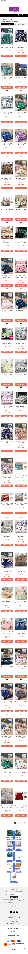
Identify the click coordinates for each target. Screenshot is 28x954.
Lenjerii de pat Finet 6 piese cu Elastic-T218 (7, 503)
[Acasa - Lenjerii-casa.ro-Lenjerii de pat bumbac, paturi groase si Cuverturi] (14, 9)
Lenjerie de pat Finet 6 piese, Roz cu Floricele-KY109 (7, 632)
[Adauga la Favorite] (7, 59)
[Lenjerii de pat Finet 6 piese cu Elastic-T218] (7, 497)
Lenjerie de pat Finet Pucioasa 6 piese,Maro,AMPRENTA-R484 (7, 178)
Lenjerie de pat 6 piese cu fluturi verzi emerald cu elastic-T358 (7, 771)
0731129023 (15, 921)
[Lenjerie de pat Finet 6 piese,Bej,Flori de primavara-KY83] (7, 593)
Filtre (8, 24)
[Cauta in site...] (26, 15)
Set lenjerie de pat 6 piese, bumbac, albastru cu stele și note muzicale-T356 (21, 311)
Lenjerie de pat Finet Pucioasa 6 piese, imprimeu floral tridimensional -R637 (7, 736)
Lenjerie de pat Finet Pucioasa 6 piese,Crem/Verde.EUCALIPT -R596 (21, 210)
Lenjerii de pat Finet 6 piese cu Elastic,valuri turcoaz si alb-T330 (7, 46)
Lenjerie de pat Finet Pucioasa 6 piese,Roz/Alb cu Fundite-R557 (7, 311)
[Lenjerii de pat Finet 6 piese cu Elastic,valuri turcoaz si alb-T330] (7, 36)
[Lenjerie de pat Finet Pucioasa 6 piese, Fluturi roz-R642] (21, 431)
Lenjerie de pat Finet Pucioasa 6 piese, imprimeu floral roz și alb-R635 (21, 667)
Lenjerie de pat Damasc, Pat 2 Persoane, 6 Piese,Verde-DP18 (7, 342)
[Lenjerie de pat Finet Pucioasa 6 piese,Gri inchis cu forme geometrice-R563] (21, 69)
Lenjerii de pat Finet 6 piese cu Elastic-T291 (21, 476)
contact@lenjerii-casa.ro (14, 923)
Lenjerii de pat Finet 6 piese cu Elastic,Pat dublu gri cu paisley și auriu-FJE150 (7, 806)
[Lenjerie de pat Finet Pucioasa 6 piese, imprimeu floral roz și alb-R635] (21, 656)
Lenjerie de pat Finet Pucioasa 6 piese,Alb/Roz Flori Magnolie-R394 (7, 407)
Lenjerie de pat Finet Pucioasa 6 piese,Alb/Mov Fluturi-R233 (21, 535)
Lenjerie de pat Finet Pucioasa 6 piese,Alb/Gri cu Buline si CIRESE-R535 (7, 535)
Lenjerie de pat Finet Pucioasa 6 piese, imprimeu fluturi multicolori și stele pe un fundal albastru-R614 (21, 632)
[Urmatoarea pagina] (25, 823)
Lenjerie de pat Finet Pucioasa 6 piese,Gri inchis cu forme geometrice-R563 (21, 78)
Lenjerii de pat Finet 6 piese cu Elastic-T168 (21, 806)
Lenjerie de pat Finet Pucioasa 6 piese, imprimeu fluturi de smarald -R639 (21, 113)
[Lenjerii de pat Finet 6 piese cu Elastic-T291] (21, 466)
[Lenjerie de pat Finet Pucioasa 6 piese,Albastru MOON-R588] (7, 135)
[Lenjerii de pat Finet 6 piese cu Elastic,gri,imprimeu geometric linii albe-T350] (21, 691)
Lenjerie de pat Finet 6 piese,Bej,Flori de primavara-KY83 (7, 602)
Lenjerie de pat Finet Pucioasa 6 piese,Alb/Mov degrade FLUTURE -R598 (21, 144)
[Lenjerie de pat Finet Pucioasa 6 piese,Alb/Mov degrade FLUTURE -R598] (21, 135)
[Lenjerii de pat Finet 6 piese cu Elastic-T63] (7, 201)
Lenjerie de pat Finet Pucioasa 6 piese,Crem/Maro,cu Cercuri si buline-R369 (7, 241)
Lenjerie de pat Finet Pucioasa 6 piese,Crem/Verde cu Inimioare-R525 (7, 375)
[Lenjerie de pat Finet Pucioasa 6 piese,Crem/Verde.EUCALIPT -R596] (21, 201)
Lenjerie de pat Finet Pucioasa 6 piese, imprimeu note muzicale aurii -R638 (7, 276)
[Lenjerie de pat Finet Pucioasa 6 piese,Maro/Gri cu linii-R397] (21, 560)
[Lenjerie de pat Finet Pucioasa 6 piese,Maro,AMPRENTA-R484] (7, 168)
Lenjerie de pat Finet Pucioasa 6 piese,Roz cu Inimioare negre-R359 (21, 276)
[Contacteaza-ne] (18, 15)
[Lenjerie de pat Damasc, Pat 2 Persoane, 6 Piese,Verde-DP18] (7, 334)
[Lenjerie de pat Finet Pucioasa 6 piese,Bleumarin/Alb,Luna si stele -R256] (7, 560)
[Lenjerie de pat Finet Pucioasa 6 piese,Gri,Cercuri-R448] (21, 366)
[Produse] (2, 15)
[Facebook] (11, 912)
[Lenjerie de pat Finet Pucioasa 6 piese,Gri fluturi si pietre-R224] (21, 333)
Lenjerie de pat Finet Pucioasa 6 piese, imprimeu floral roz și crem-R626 (21, 178)
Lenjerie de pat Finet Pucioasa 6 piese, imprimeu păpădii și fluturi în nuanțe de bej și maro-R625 (21, 736)
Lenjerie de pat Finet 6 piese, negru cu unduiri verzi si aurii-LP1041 (21, 241)
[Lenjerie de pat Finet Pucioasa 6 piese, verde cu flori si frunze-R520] (21, 593)
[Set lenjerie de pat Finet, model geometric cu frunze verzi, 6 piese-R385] (21, 761)
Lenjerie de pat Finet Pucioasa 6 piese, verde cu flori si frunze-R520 (21, 602)
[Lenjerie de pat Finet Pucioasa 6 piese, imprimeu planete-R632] (7, 691)
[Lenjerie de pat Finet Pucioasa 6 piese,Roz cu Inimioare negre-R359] (21, 266)
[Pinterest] (14, 912)
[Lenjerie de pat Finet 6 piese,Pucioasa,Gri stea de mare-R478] (21, 398)
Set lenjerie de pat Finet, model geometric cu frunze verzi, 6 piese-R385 (21, 771)
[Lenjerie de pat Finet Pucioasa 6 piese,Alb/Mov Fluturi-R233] (21, 526)
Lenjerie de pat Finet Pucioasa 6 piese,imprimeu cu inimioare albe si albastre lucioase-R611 (21, 46)
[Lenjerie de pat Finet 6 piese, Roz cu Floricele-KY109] (7, 624)
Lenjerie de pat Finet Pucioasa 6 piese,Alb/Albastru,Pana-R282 (7, 113)
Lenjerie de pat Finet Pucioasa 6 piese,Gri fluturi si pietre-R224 (21, 342)
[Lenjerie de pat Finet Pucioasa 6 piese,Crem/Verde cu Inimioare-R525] (7, 366)
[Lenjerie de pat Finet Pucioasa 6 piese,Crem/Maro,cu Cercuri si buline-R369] (7, 232)
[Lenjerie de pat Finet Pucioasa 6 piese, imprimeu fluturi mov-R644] (7, 466)
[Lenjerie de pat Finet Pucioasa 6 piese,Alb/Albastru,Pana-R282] (7, 102)
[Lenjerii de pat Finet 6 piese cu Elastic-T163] (21, 497)
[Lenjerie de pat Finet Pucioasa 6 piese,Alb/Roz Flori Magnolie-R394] (7, 398)
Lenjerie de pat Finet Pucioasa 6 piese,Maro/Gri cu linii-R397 (21, 570)
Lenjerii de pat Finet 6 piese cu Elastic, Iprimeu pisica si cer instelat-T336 (7, 667)
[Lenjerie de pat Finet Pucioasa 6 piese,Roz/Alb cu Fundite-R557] (7, 300)
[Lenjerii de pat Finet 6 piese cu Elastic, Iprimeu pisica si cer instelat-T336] (7, 656)
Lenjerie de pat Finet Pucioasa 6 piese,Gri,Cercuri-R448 (21, 375)
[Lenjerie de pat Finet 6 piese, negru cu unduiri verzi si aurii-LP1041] (21, 232)
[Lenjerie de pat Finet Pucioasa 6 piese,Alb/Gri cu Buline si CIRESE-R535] (7, 526)
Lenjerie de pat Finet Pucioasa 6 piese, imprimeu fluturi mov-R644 (7, 476)
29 (22, 823)
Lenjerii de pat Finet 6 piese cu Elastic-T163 (21, 503)
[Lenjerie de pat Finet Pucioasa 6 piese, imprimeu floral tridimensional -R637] (7, 726)
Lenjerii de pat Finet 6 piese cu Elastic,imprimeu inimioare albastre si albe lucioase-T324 (7, 441)
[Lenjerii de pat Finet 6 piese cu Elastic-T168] (21, 795)
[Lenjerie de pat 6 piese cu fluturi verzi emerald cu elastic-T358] (7, 761)
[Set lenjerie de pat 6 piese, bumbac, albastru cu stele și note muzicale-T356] (21, 300)
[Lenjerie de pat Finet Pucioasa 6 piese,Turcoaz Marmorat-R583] (7, 69)
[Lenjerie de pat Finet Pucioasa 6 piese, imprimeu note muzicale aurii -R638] (7, 266)
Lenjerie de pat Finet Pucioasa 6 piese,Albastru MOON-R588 (7, 144)
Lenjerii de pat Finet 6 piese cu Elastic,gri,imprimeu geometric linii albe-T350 (21, 702)
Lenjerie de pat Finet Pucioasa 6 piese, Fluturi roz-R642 (21, 441)
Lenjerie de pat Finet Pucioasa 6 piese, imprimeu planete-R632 (7, 702)
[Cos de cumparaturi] (22, 15)
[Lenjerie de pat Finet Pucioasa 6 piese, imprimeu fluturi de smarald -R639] (21, 102)
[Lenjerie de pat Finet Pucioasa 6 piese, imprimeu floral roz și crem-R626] (21, 168)
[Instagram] (17, 912)
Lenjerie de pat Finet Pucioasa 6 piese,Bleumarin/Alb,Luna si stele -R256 (7, 570)
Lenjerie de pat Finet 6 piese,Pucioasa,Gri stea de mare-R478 (21, 407)
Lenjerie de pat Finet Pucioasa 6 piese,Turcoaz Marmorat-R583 (7, 78)
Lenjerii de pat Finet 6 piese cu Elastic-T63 (7, 210)
